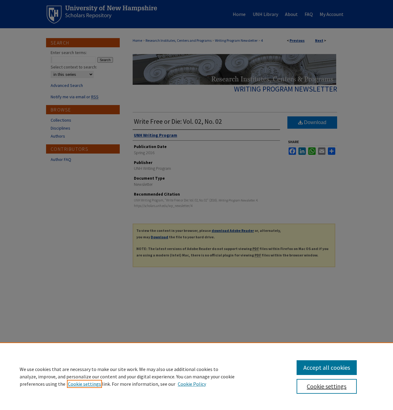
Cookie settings (84, 384)
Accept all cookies (326, 367)
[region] (196, 376)
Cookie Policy (192, 384)
